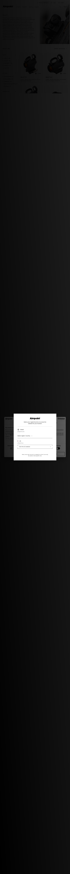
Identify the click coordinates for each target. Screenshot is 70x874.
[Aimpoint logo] (35, 419)
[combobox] (35, 436)
